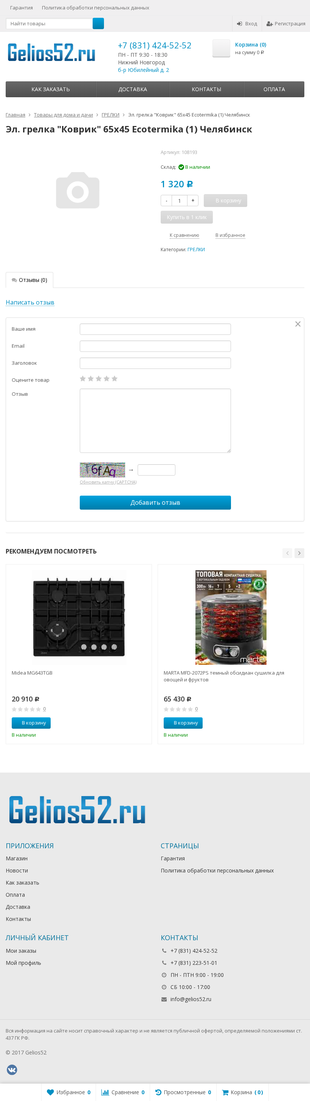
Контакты (206, 89)
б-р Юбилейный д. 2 (143, 69)
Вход (251, 23)
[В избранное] (143, 723)
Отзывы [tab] (33, 279)
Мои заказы (21, 950)
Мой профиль (23, 962)
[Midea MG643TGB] (79, 617)
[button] (287, 553)
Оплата (274, 89)
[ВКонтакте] (12, 1070)
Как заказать (50, 89)
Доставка (132, 89)
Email (18, 345)
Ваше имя (24, 328)
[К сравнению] (131, 723)
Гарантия (21, 7)
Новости (17, 870)
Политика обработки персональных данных (95, 7)
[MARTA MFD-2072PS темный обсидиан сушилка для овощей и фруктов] (231, 617)
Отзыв (20, 393)
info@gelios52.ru (190, 999)
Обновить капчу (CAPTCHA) (108, 482)
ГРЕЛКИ (196, 249)
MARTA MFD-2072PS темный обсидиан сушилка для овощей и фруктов (224, 676)
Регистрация (290, 23)
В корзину (34, 722)
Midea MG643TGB (32, 672)
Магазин (17, 858)
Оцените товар (31, 379)
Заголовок (24, 362)
